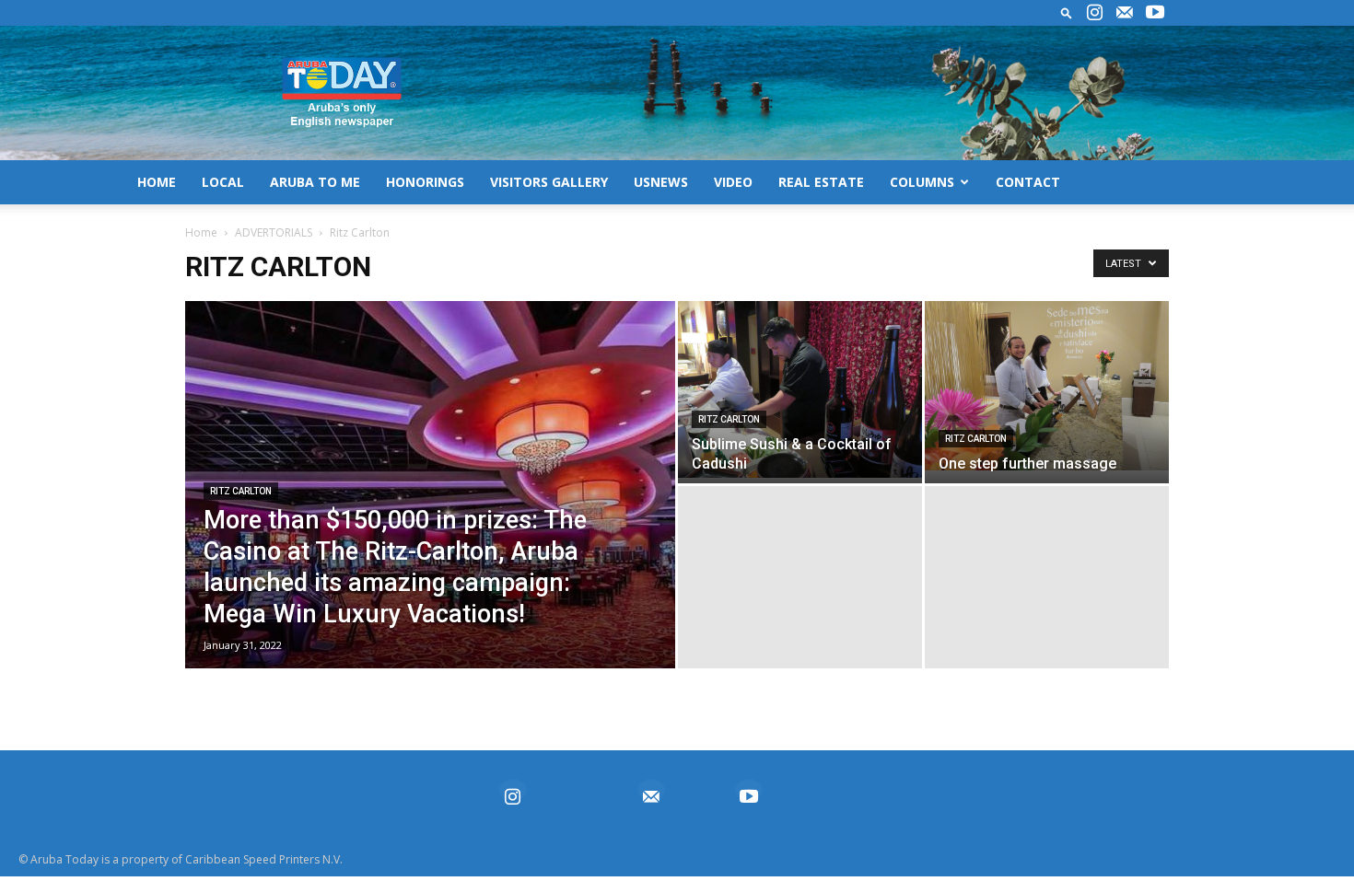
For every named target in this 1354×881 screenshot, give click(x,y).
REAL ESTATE (821, 182)
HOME (156, 182)
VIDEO (733, 182)
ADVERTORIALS (273, 232)
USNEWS (661, 182)
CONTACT (1028, 182)
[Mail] (1124, 13)
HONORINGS (425, 182)
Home (201, 232)
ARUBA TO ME (315, 182)
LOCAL (223, 182)
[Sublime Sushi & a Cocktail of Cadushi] (800, 389)
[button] (1066, 12)
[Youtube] (1155, 13)
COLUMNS (922, 182)
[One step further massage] (1047, 385)
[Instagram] (1094, 13)
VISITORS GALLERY (549, 182)
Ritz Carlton (241, 491)
